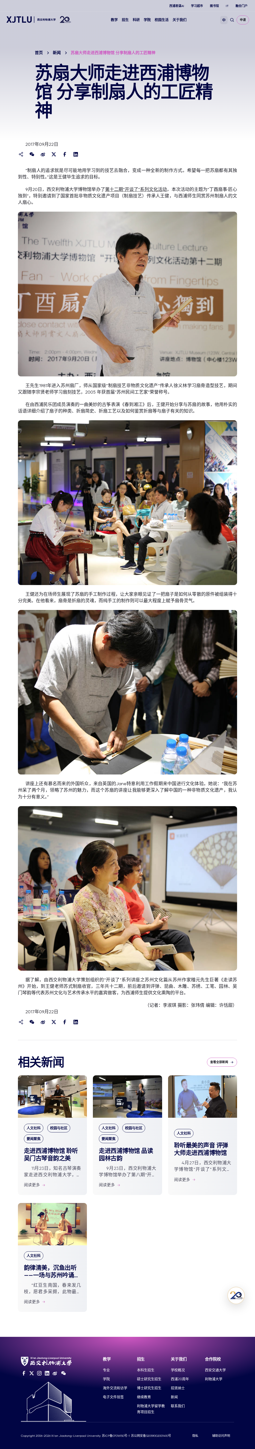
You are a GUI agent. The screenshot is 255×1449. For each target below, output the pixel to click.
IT (227, 6)
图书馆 (214, 6)
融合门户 (242, 6)
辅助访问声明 (221, 1436)
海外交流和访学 (115, 1388)
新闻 (57, 52)
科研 (136, 20)
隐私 (195, 1436)
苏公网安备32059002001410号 (151, 1436)
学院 (147, 20)
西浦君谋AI (176, 6)
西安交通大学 (215, 1370)
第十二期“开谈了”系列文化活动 (136, 189)
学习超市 (197, 6)
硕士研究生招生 (149, 1379)
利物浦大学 (213, 1379)
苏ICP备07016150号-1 (116, 1436)
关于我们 (180, 20)
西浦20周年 (180, 1379)
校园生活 (162, 20)
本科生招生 (145, 1370)
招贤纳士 (178, 1388)
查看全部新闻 (219, 1062)
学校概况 (178, 1370)
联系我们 (178, 1406)
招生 (125, 20)
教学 (114, 20)
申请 (243, 20)
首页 (39, 52)
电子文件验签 (113, 1397)
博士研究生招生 (149, 1388)
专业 (106, 1370)
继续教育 (144, 1397)
